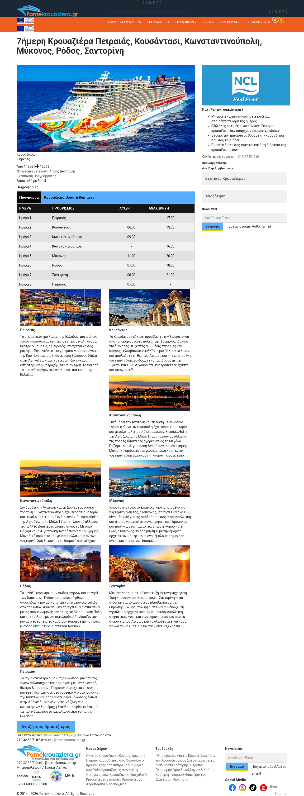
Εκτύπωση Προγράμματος (36, 176)
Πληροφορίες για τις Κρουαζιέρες (182, 756)
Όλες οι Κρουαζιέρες (102, 756)
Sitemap (281, 794)
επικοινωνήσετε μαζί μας (63, 735)
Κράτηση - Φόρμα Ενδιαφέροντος (181, 775)
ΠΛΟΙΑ (208, 21)
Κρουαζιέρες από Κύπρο (104, 765)
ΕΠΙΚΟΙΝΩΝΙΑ (258, 21)
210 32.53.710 (248, 157)
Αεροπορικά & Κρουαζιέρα (106, 784)
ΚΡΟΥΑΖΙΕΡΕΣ (158, 21)
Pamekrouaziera (51, 794)
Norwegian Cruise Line (107, 63)
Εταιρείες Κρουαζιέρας (124, 779)
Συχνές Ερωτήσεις (201, 760)
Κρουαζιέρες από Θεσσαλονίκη (123, 760)
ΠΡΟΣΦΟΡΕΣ (186, 21)
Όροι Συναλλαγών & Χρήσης (194, 770)
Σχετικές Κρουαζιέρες (225, 178)
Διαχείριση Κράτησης (172, 779)
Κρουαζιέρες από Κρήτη (119, 770)
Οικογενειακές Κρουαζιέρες (107, 775)
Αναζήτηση (215, 196)
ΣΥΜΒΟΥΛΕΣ (229, 21)
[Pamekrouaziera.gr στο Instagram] (242, 787)
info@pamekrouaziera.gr (66, 740)
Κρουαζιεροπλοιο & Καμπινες (69, 197)
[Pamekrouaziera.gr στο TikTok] (278, 19)
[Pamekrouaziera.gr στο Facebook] (232, 787)
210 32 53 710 (152, 2)
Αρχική (64, 63)
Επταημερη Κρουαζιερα (143, 63)
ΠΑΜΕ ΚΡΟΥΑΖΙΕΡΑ (124, 21)
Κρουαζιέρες (80, 63)
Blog (273, 786)
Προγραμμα (29, 197)
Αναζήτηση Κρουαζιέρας (46, 726)
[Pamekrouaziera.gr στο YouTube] (263, 787)
